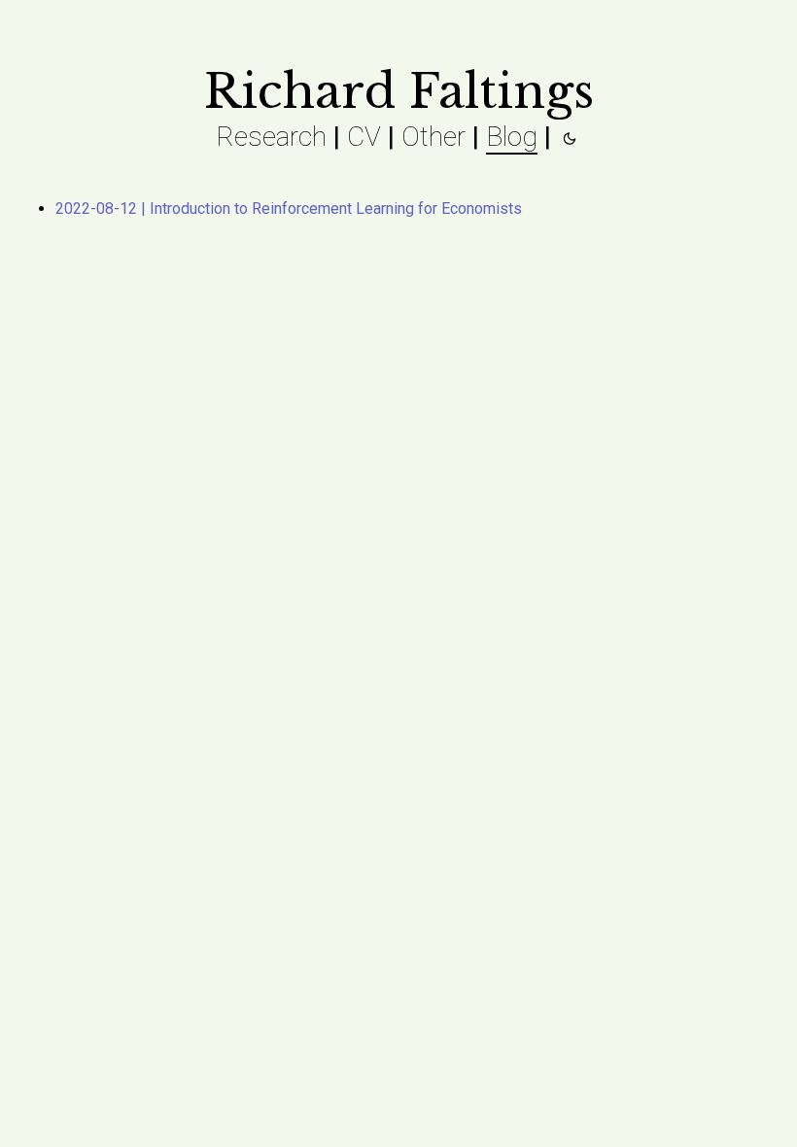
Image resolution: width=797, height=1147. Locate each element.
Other (433, 137)
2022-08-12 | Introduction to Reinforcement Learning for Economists (288, 208)
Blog (511, 137)
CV (364, 137)
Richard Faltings (399, 91)
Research (271, 137)
